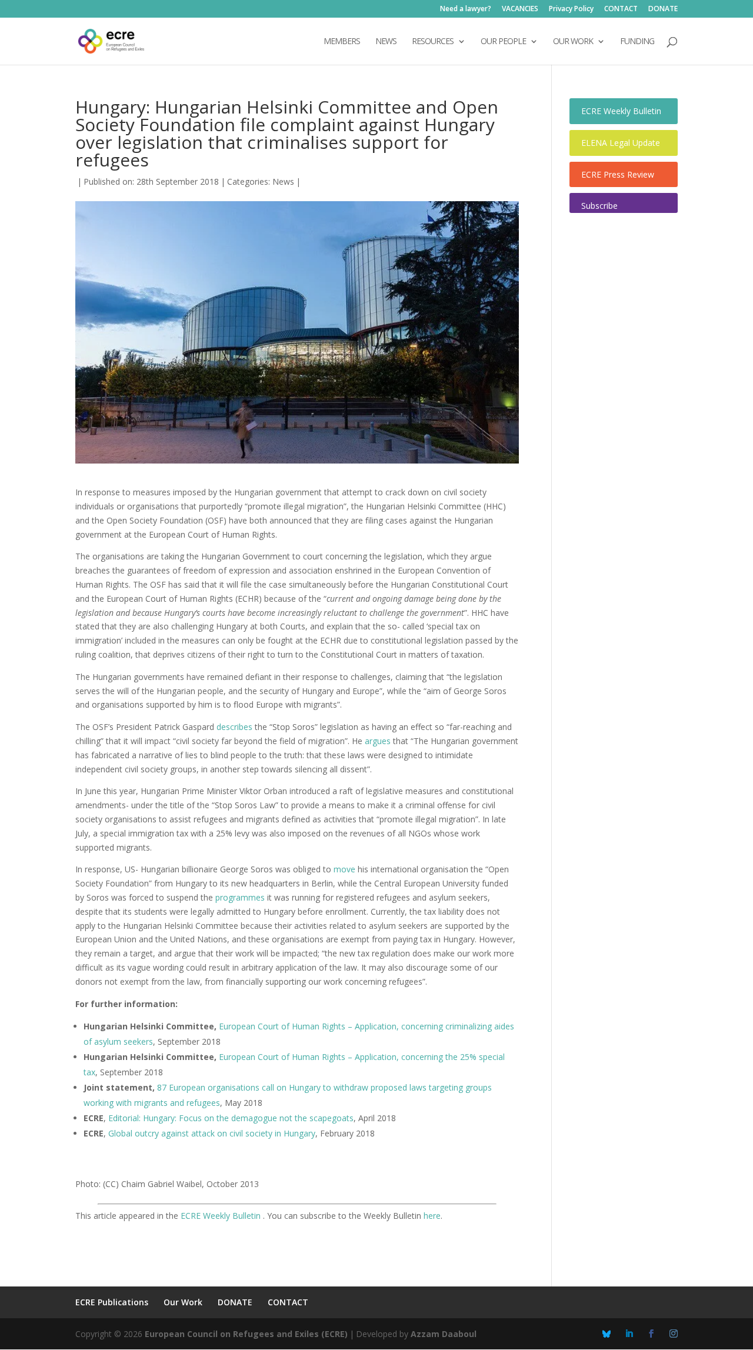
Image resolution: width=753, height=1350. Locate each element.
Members (342, 41)
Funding (637, 41)
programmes (240, 897)
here (432, 1215)
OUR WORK (573, 41)
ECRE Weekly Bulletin (222, 1215)
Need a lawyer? (465, 9)
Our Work (183, 1302)
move (344, 869)
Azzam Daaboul (444, 1333)
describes (234, 726)
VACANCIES (520, 9)
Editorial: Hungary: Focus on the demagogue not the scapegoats (231, 1118)
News (283, 181)
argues (378, 740)
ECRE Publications (111, 1302)
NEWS (386, 41)
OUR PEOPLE (503, 41)
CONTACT (621, 9)
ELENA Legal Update (620, 142)
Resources (433, 41)
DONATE (663, 9)
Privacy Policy (571, 9)
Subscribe (599, 205)
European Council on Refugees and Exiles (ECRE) (246, 1333)
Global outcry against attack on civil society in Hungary (211, 1133)
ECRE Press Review (617, 174)
